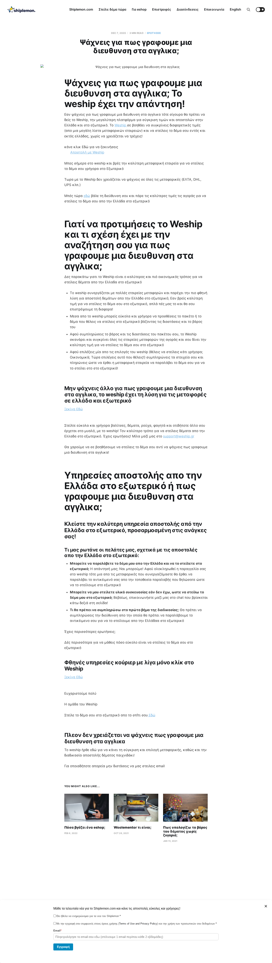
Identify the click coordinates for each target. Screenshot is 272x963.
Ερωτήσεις (154, 33)
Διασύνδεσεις (188, 9)
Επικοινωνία (214, 9)
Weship (120, 125)
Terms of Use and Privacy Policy (138, 923)
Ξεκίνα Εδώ (73, 409)
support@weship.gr (178, 436)
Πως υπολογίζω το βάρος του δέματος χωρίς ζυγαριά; (185, 831)
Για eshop (139, 9)
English (235, 9)
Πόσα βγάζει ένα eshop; (84, 827)
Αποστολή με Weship (87, 152)
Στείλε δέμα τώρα (112, 9)
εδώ (87, 196)
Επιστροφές (161, 9)
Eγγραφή (63, 946)
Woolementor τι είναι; (132, 827)
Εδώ (151, 715)
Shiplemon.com (81, 9)
